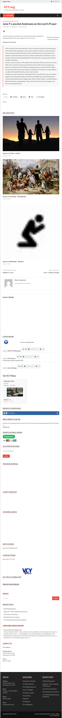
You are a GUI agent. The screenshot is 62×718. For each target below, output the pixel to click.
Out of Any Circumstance (11, 614)
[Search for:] (31, 598)
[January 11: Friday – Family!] (31, 134)
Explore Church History (14, 625)
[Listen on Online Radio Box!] (57, 413)
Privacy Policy (27, 695)
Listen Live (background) (27, 342)
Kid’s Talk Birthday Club (29, 687)
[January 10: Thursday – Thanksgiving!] (31, 177)
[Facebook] (54, 1)
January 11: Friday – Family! (11, 153)
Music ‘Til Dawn (28, 690)
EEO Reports (26, 701)
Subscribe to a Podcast (29, 681)
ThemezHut (56, 715)
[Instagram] (58, 1)
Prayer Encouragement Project (11, 21)
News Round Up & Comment (12, 617)
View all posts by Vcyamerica (23, 283)
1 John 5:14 (6, 427)
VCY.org (9, 7)
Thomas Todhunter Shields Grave (13, 630)
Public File (25, 698)
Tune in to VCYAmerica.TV (10, 548)
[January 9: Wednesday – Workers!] (31, 231)
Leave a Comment (22, 26)
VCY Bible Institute (28, 684)
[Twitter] (56, 1)
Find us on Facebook (11, 584)
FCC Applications (28, 704)
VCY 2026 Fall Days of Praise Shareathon (15, 620)
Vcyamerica (14, 26)
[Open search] (57, 15)
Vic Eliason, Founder (28, 693)
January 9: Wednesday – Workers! (13, 261)
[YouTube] (51, 1)
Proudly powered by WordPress (43, 714)
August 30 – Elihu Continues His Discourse (15, 611)
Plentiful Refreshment (10, 609)
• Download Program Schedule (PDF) (13, 360)
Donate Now (8, 437)
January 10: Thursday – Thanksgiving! (14, 196)
